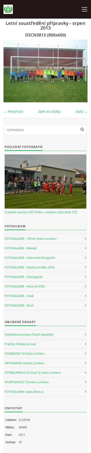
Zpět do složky (49, 111)
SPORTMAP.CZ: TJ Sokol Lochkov (27, 382)
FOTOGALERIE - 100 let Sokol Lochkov (31, 238)
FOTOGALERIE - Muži (19, 305)
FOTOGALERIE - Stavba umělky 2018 (29, 267)
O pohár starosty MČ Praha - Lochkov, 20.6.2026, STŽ (41, 212)
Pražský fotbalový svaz (20, 344)
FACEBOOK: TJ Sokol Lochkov (25, 353)
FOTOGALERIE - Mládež (21, 248)
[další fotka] (80, 71)
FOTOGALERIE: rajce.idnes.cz (24, 392)
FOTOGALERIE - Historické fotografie (30, 258)
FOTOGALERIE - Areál (19, 296)
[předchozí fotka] (11, 71)
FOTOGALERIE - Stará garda (23, 277)
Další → (82, 111)
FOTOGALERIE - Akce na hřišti (25, 286)
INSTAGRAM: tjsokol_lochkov (25, 363)
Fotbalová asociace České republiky (29, 334)
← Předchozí (13, 111)
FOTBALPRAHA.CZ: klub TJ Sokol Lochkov (33, 372)
